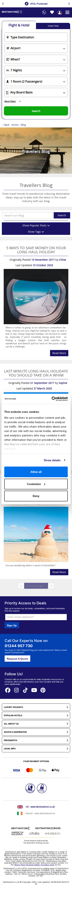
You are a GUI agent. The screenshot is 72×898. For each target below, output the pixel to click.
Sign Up (12, 625)
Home (14, 124)
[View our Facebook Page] (8, 689)
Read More (59, 353)
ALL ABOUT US (11, 724)
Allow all (36, 471)
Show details (52, 460)
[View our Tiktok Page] (25, 689)
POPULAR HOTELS (13, 716)
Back (6, 124)
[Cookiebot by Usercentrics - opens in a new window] (52, 398)
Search (62, 215)
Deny (36, 496)
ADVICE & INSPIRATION (15, 732)
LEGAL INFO (10, 749)
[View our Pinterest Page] (43, 689)
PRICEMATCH (10, 740)
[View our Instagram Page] (17, 689)
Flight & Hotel (19, 25)
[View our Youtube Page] (34, 689)
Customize (34, 483)
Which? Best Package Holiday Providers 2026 (34, 865)
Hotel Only (53, 25)
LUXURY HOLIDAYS (13, 707)
